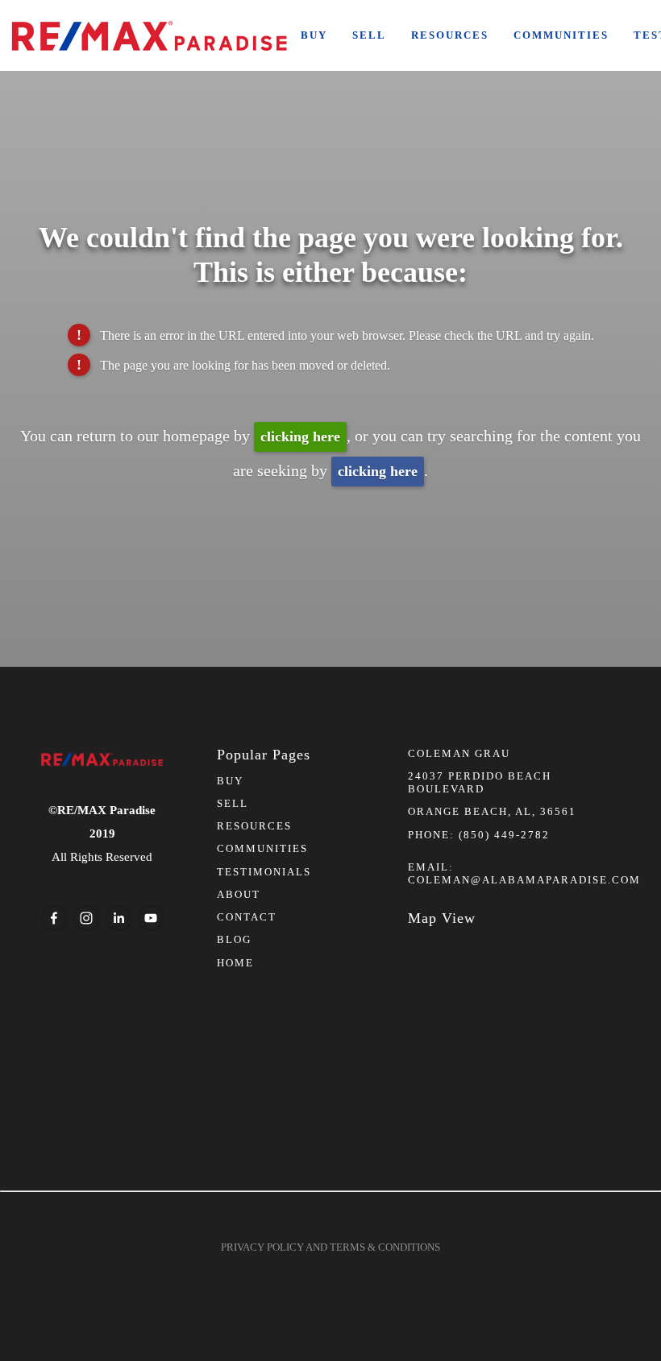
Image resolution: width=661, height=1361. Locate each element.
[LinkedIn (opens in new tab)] (118, 918)
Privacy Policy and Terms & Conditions (330, 1247)
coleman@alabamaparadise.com (524, 880)
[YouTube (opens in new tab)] (151, 918)
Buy (314, 35)
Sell (369, 35)
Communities (561, 35)
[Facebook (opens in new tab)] (54, 918)
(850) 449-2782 (504, 835)
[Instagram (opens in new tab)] (86, 918)
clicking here (300, 436)
